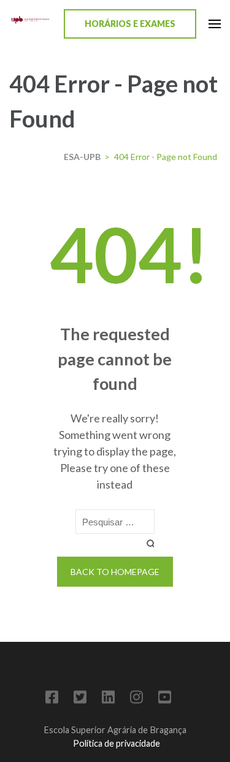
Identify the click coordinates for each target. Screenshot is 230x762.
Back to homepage (115, 571)
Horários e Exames (130, 23)
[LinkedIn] (108, 699)
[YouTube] (164, 699)
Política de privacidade (116, 743)
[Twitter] (80, 699)
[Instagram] (136, 699)
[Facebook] (51, 699)
